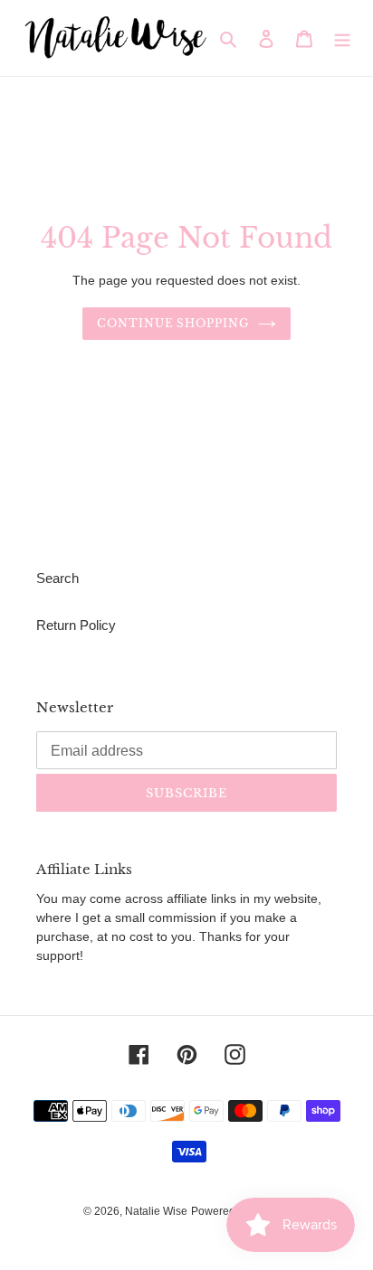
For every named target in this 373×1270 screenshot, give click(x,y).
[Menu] (342, 38)
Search (57, 578)
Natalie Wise (156, 1211)
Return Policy (76, 625)
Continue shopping (173, 323)
